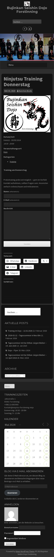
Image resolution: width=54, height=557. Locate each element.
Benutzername (11, 527)
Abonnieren (12, 492)
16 (27, 450)
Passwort (9, 533)
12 (46, 444)
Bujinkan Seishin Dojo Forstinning (27, 10)
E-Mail (11, 200)
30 (27, 463)
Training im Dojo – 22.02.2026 (20, 331)
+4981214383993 (11, 404)
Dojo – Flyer (13, 350)
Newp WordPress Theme (25, 551)
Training (13, 161)
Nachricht (8, 208)
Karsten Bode (25, 91)
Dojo (5, 152)
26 (46, 457)
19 (46, 450)
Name (11, 191)
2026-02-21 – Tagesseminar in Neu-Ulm (24, 335)
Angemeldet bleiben (16, 538)
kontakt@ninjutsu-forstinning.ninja (19, 407)
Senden (27, 244)
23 (27, 457)
